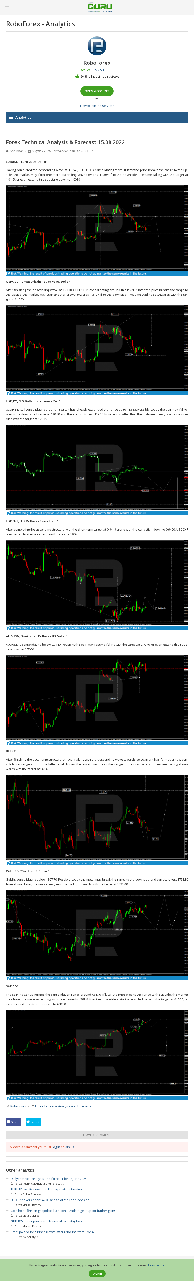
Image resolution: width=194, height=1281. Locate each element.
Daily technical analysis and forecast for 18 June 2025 (49, 1179)
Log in (56, 1147)
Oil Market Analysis (26, 1237)
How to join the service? (97, 106)
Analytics (23, 117)
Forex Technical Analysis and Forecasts (63, 1106)
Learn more (156, 1265)
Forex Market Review (27, 1205)
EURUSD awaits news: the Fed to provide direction (46, 1189)
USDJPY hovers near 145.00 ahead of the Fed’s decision (50, 1200)
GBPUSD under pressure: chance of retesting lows (47, 1221)
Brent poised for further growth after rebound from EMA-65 (53, 1232)
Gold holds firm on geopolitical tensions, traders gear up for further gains (63, 1210)
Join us (69, 1147)
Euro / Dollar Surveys (27, 1194)
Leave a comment (97, 1134)
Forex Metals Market (27, 1215)
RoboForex (18, 1106)
